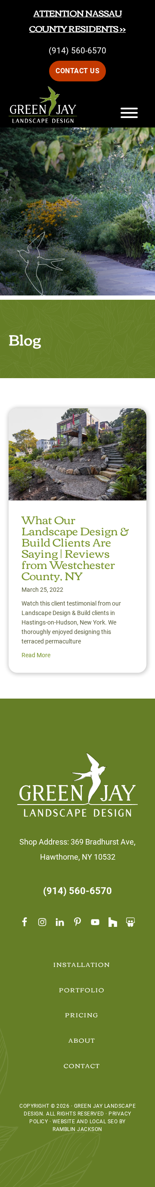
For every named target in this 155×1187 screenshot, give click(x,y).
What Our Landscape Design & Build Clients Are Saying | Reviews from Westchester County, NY (75, 547)
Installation (82, 964)
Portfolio (82, 989)
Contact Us (77, 71)
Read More (36, 655)
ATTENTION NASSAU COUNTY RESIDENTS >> (77, 20)
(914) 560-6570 (77, 51)
